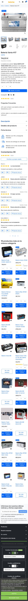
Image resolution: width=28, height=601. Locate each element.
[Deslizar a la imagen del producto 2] (10, 39)
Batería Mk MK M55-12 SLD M (20, 392)
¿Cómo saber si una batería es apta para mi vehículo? (14, 114)
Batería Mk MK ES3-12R (6, 325)
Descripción (5, 121)
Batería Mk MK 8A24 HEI (20, 423)
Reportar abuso (16, 172)
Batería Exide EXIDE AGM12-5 (6, 261)
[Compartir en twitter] (11, 95)
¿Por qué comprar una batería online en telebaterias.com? (12, 108)
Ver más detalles (7, 371)
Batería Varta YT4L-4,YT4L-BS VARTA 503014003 (21, 357)
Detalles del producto (9, 126)
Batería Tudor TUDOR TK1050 (20, 325)
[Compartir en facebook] (8, 95)
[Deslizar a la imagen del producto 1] (4, 39)
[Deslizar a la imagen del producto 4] (24, 39)
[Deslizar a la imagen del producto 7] (17, 46)
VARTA (3, 55)
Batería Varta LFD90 (21, 260)
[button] (19, 2)
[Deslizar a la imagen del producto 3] (17, 39)
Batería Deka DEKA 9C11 (5, 392)
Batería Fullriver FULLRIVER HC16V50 (6, 293)
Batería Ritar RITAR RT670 (21, 293)
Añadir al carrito (14, 90)
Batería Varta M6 (6, 355)
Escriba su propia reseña (14, 159)
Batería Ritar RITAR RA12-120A (7, 454)
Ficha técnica (6, 130)
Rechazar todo (14, 598)
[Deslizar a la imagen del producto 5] (4, 46)
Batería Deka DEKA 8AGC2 (20, 485)
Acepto (14, 593)
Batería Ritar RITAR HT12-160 (21, 454)
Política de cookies (6, 590)
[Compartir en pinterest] (13, 95)
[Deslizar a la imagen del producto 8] (24, 46)
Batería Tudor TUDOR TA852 (6, 423)
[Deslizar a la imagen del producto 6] (10, 46)
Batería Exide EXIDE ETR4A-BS (7, 485)
